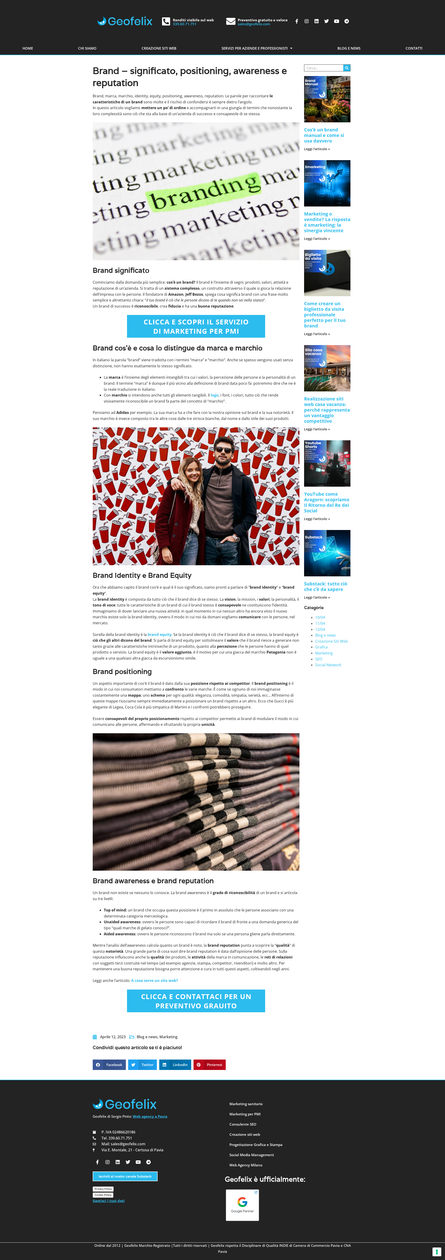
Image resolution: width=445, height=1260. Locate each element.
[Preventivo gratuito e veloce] (230, 21)
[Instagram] (306, 21)
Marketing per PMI (245, 1114)
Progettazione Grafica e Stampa (256, 1144)
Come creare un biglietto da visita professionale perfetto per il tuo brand (325, 314)
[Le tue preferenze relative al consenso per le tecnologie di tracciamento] (436, 1251)
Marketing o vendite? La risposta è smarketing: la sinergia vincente (327, 222)
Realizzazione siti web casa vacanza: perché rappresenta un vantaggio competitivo (327, 410)
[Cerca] (346, 68)
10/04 (320, 617)
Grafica (321, 647)
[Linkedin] (316, 21)
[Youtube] (336, 21)
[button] (109, 1065)
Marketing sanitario (246, 1103)
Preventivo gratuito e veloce (263, 20)
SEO (318, 659)
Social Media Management (251, 1154)
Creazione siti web (244, 1134)
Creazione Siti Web (331, 641)
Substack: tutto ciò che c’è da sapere (325, 586)
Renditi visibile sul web (193, 20)
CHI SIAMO (87, 48)
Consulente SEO (242, 1124)
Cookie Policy (103, 1195)
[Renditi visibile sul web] (166, 21)
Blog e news (147, 1036)
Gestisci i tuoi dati (109, 1200)
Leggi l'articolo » (317, 149)
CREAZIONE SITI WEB (159, 48)
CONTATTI (414, 48)
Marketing (168, 1036)
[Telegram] (346, 21)
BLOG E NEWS (348, 48)
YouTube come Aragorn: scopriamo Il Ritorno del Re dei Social (326, 502)
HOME (27, 48)
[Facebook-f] (296, 21)
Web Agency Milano (245, 1165)
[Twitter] (326, 21)
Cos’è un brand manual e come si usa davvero (324, 135)
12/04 (320, 629)
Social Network (328, 664)
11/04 (320, 623)
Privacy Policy (103, 1188)
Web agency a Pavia (150, 1116)
